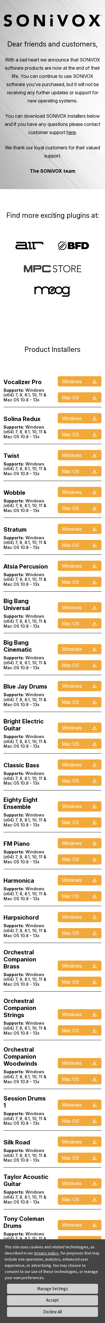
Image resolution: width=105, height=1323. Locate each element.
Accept (52, 1300)
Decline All (52, 1312)
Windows (72, 381)
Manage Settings (52, 1288)
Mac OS (70, 398)
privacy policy (46, 1253)
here (71, 132)
